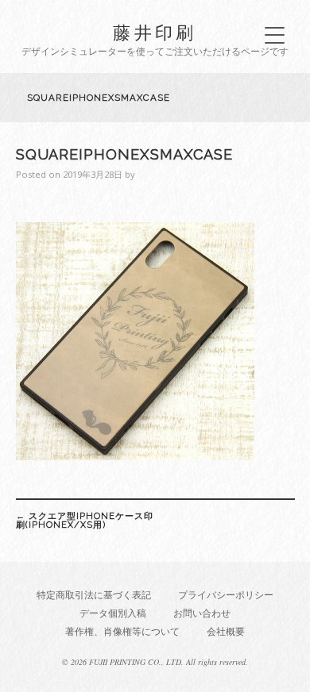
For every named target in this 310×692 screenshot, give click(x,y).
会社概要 (226, 631)
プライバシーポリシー (225, 595)
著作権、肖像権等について (122, 631)
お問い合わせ (202, 613)
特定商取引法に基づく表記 (94, 595)
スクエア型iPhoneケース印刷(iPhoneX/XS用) (84, 520)
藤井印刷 (155, 32)
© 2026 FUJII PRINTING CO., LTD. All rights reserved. (155, 661)
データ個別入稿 (112, 613)
